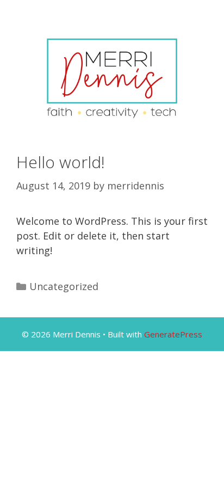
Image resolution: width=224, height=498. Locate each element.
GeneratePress (173, 334)
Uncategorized (63, 286)
